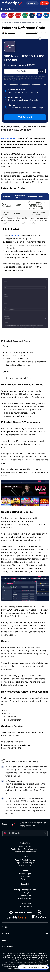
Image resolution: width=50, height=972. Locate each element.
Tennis (25, 870)
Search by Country (25, 898)
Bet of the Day (25, 846)
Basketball (25, 884)
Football (25, 857)
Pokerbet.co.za (8, 138)
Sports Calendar (26, 906)
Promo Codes (8, 9)
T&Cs (10, 80)
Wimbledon (25, 879)
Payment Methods (25, 895)
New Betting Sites (25, 893)
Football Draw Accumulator (25, 852)
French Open (25, 876)
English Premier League (25, 863)
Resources (26, 903)
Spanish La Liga (25, 865)
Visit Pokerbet (25, 117)
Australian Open (25, 874)
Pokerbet (15, 235)
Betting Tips (25, 843)
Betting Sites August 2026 (25, 890)
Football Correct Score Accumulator (25, 849)
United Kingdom (14, 833)
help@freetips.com (27, 826)
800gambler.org (9, 967)
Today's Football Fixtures (25, 860)
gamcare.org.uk (39, 965)
